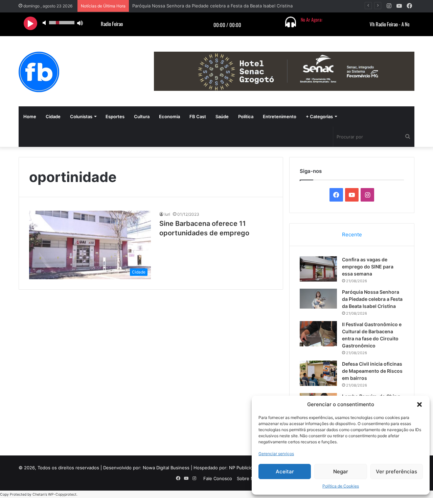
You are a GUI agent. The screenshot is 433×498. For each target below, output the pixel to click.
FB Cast (197, 116)
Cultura (142, 116)
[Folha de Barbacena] (39, 72)
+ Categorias (319, 116)
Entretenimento (279, 116)
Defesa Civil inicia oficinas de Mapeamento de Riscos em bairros (372, 371)
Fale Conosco (217, 478)
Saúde (222, 116)
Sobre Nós (248, 478)
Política (245, 116)
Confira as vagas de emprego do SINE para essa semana (367, 267)
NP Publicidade (244, 467)
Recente (352, 234)
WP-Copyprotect (62, 494)
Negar (340, 471)
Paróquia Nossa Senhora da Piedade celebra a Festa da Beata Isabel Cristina (372, 299)
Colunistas (81, 116)
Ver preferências (396, 471)
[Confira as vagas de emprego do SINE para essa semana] (318, 269)
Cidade (53, 116)
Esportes (115, 116)
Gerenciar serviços (276, 453)
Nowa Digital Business (166, 467)
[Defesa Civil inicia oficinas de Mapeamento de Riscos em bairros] (318, 373)
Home (29, 116)
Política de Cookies (340, 486)
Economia (169, 116)
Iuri (167, 214)
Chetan (38, 494)
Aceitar (285, 471)
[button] (419, 404)
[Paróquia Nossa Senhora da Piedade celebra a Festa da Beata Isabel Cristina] (318, 299)
